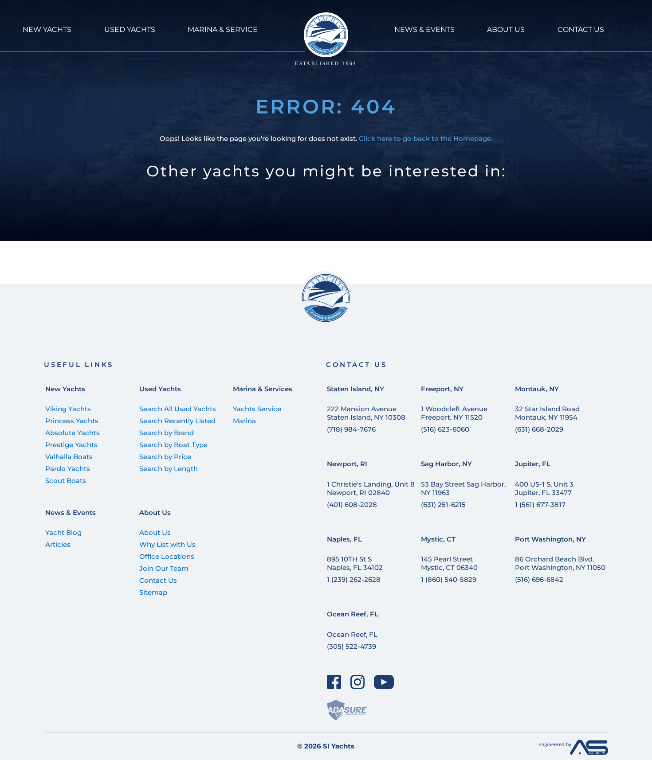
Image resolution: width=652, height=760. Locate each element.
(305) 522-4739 (351, 646)
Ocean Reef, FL (352, 614)
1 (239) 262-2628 (354, 579)
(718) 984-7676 (351, 429)
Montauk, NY (537, 389)
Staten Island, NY (355, 389)
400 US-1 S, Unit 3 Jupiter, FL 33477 (544, 488)
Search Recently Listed (177, 421)
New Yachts (65, 389)
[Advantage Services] (573, 752)
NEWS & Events (424, 29)
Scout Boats (65, 480)
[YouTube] (384, 682)
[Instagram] (358, 682)
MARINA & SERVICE (223, 29)
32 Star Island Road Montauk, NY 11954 (547, 413)
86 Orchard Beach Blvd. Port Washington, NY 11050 (560, 563)
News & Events (70, 512)
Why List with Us (167, 544)
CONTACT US (581, 29)
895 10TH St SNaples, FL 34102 (355, 563)
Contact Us (158, 580)
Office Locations (166, 556)
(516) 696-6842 (539, 579)
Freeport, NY (442, 389)
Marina (244, 421)
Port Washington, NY (550, 539)
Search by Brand (166, 433)
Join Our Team (164, 568)
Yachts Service (257, 409)
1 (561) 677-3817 (540, 504)
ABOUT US (506, 29)
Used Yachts (160, 389)
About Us (155, 512)
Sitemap (153, 592)
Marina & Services (262, 389)
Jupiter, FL (532, 464)
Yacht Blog (63, 532)
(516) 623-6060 (445, 429)
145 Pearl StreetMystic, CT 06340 (449, 563)
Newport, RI (347, 464)
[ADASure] (347, 709)
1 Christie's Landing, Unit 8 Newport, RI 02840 (371, 488)
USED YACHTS (129, 29)
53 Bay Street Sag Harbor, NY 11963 (463, 488)
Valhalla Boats (69, 456)
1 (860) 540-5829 (448, 579)
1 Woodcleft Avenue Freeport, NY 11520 (454, 413)
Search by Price (165, 456)
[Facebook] (334, 682)
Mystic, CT (438, 539)
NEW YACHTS (47, 29)
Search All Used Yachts (177, 409)
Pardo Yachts (67, 468)
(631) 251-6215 (443, 504)
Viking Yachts (68, 409)
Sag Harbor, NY (446, 464)
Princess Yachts (71, 421)
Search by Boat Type (173, 444)
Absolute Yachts (72, 433)
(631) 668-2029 (539, 429)
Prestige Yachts (71, 444)
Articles (58, 544)
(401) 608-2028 (352, 504)
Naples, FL (344, 539)
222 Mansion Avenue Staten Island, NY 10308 (366, 413)
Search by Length (168, 468)
